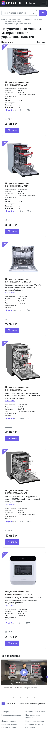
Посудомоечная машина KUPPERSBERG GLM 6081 (17, 83)
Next (47, 677)
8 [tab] (34, 697)
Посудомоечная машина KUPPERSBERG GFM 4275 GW (18, 593)
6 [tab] (27, 697)
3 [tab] (17, 697)
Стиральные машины (34, 721)
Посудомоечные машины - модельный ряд (20, 688)
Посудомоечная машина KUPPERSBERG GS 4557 (17, 388)
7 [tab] (31, 697)
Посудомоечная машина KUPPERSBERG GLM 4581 (17, 184)
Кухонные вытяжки (34, 724)
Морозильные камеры (11, 715)
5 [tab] (24, 697)
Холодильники (7, 712)
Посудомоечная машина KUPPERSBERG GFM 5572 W (18, 280)
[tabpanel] (24, 677)
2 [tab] (13, 697)
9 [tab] (38, 697)
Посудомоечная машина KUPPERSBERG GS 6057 (17, 491)
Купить (14, 130)
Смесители (30, 727)
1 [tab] (10, 697)
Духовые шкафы (9, 721)
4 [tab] (20, 697)
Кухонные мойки (8, 727)
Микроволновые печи (35, 712)
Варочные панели (9, 724)
